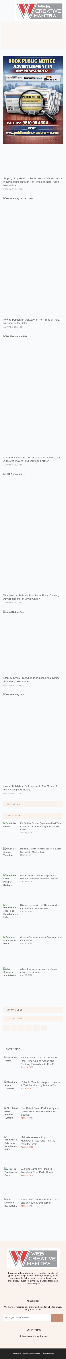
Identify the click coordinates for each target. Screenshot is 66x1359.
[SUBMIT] (57, 1318)
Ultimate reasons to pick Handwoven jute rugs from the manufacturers (38, 1140)
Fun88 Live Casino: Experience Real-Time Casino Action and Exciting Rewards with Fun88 (40, 826)
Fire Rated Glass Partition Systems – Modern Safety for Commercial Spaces (41, 1111)
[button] (6, 11)
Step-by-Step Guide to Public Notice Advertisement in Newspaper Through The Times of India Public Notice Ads (32, 182)
